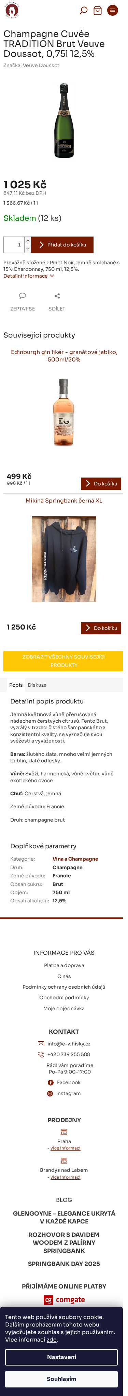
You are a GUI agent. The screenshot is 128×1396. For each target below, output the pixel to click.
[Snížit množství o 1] (27, 249)
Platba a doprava (64, 965)
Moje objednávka (64, 1008)
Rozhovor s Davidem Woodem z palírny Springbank (64, 1243)
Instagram (68, 1093)
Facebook (69, 1082)
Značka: (31, 65)
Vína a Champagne (75, 859)
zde (52, 1339)
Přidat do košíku (66, 245)
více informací (66, 1148)
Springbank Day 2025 (64, 1264)
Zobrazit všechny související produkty (64, 661)
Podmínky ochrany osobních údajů (64, 987)
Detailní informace (25, 276)
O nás (64, 976)
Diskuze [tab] (37, 685)
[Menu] (112, 10)
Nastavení (61, 1357)
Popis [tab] (16, 685)
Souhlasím (61, 1379)
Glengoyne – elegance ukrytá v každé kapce (64, 1218)
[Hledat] (83, 10)
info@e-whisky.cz (68, 1044)
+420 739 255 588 (68, 1054)
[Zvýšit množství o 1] (27, 241)
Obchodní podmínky (64, 997)
